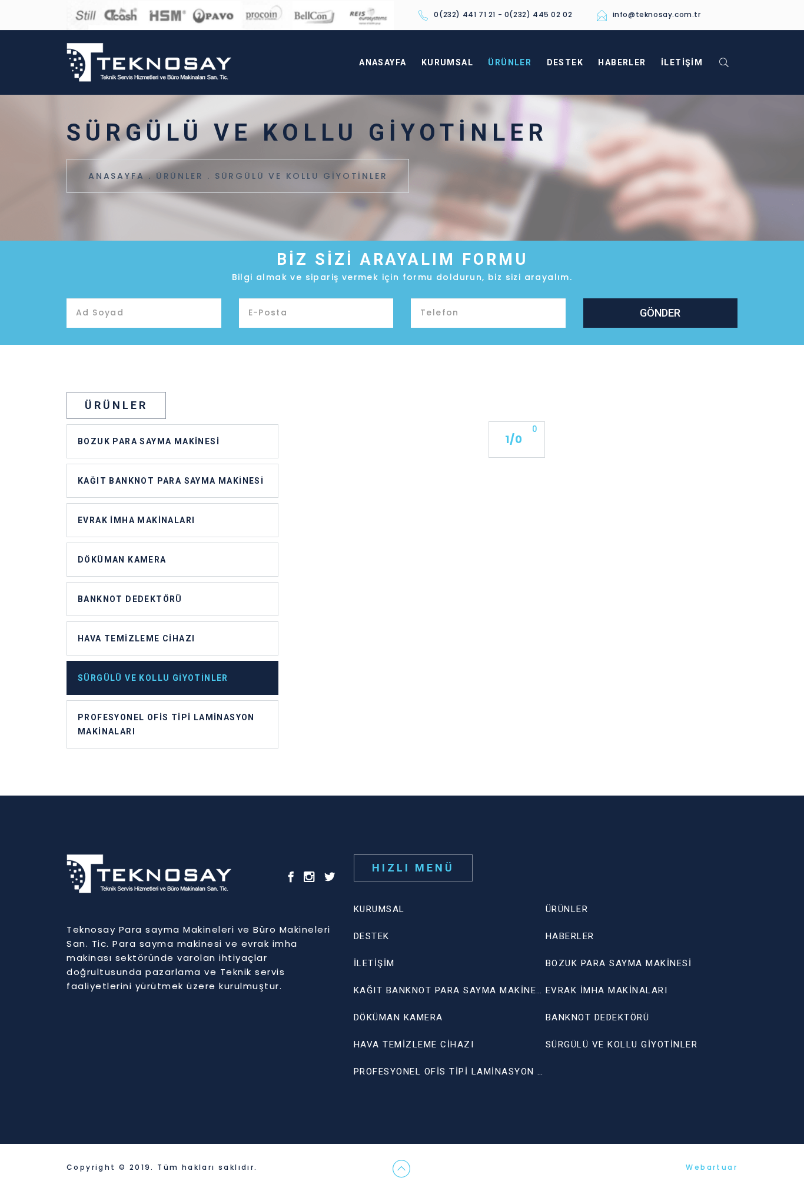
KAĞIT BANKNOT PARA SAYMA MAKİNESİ (171, 480)
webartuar (283, 1167)
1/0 (514, 439)
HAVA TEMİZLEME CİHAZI (136, 638)
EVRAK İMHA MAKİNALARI (136, 520)
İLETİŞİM (682, 62)
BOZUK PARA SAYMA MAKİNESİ (149, 441)
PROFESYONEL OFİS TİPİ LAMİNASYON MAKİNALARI (166, 724)
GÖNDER (660, 313)
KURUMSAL (447, 62)
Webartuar (711, 1167)
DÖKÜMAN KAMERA (122, 559)
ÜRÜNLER (509, 62)
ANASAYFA (382, 62)
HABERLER (622, 62)
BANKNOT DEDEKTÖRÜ (130, 599)
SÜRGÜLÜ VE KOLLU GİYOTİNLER (301, 176)
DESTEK (565, 62)
